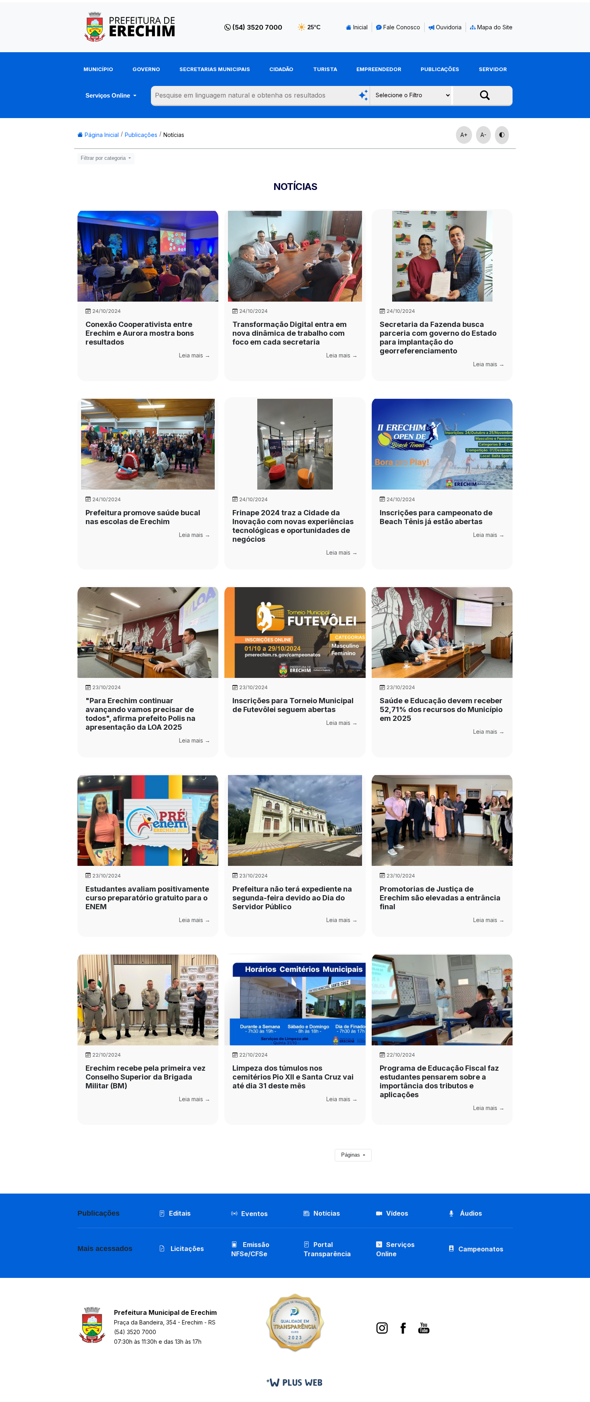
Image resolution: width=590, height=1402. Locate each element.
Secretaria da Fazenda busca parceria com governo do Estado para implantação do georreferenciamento (438, 337)
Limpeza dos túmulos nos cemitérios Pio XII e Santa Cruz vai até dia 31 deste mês (293, 1077)
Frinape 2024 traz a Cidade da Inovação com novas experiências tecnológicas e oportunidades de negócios (293, 525)
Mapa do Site (494, 27)
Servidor (493, 69)
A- (483, 134)
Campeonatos (480, 1249)
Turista (325, 69)
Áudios (470, 1213)
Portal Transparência (327, 1249)
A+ (464, 134)
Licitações (186, 1249)
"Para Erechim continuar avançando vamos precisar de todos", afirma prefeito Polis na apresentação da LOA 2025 (140, 713)
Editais (180, 1213)
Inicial (360, 27)
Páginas (351, 1155)
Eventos (254, 1214)
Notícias (173, 134)
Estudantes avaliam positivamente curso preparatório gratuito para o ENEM (147, 898)
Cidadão (281, 69)
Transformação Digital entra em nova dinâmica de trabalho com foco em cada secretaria (289, 333)
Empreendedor (378, 69)
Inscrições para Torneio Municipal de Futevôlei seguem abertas (293, 705)
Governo (146, 69)
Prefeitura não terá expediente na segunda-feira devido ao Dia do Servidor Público (292, 898)
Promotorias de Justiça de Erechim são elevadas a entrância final (440, 898)
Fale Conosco (401, 27)
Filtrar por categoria (104, 158)
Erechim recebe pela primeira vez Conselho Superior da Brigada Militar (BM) (145, 1077)
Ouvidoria (448, 27)
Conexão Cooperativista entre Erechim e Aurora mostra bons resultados (139, 333)
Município (98, 69)
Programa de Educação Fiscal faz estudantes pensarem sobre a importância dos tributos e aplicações (439, 1081)
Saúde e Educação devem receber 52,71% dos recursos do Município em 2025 (441, 709)
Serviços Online (108, 95)
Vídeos (397, 1213)
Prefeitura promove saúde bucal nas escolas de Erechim (142, 517)
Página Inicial (101, 134)
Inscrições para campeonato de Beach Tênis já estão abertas (436, 517)
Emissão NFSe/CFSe (250, 1249)
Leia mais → (194, 355)
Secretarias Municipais (214, 69)
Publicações (440, 69)
